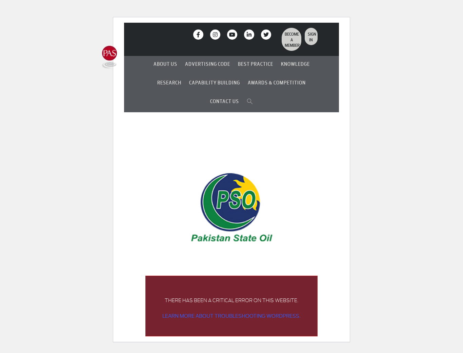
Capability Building (214, 82)
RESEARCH (169, 82)
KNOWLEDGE (295, 63)
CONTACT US (224, 101)
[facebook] (198, 35)
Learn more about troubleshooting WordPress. (231, 315)
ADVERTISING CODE (207, 63)
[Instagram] (215, 35)
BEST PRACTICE (255, 63)
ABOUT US (165, 63)
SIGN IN (312, 36)
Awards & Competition (277, 82)
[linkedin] (249, 35)
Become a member (292, 39)
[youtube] (232, 35)
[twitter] (266, 35)
